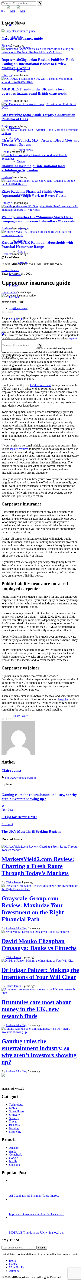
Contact (13, 1264)
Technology (16, 36)
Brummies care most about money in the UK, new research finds (36, 1009)
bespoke (63, 699)
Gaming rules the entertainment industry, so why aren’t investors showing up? (39, 797)
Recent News (25, 48)
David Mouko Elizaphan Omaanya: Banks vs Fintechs (39, 944)
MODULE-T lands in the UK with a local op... (37, 1232)
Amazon (22, 206)
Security (21, 70)
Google (21, 240)
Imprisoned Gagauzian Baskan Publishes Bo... (36, 1214)
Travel (13, 308)
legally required (19, 448)
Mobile (21, 59)
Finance (13, 285)
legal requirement (40, 385)
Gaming (14, 138)
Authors (14, 1270)
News (12, 104)
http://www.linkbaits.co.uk (21, 777)
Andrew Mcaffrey (16, 928)
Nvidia (21, 161)
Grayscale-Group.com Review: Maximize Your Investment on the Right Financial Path (33, 909)
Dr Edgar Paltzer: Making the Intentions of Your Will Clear (40, 973)
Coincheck (23, 229)
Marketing (15, 183)
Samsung (22, 262)
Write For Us (16, 319)
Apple (20, 217)
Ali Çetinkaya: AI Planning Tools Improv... (34, 1195)
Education (15, 274)
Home (12, 1260)
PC (18, 172)
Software (22, 93)
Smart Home (24, 81)
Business (14, 127)
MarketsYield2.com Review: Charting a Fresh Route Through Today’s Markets (38, 866)
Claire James (11, 770)
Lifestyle (14, 296)
